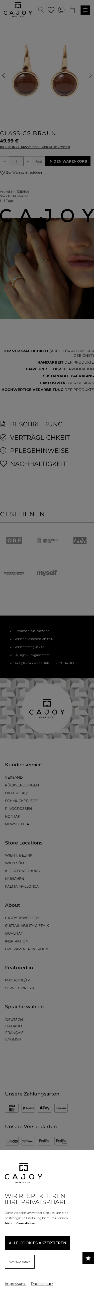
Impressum (15, 1283)
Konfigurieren (20, 1261)
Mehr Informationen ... (22, 1223)
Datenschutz (42, 1283)
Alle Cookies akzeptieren (37, 1242)
